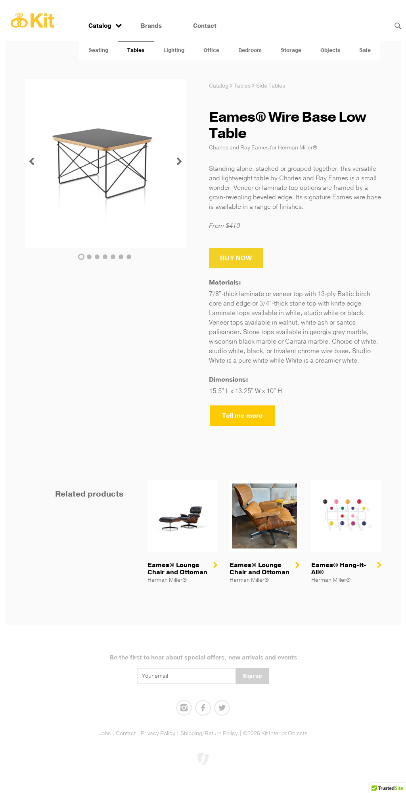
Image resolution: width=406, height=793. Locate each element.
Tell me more (242, 415)
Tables (135, 50)
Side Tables (270, 86)
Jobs (105, 733)
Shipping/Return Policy (209, 733)
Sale (365, 50)
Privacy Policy (158, 733)
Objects (330, 50)
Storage (291, 50)
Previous (32, 161)
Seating (98, 50)
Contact (204, 26)
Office (211, 50)
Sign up (252, 676)
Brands (151, 26)
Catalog (99, 26)
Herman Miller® (297, 147)
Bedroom (250, 50)
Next (179, 161)
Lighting (173, 50)
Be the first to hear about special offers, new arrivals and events (203, 657)
